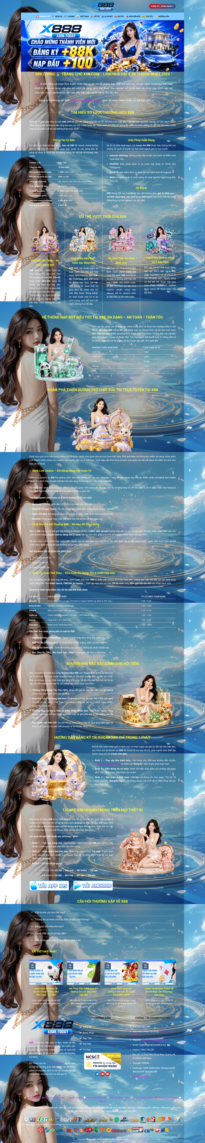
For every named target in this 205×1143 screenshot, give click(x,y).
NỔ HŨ (121, 16)
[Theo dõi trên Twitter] (97, 1074)
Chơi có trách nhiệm (144, 1097)
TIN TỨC (149, 16)
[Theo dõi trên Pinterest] (102, 1074)
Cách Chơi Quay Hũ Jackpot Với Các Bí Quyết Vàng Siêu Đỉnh (121, 991)
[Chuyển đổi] (32, 913)
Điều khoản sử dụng (119, 1097)
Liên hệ (102, 1101)
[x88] (102, 6)
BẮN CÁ (58, 16)
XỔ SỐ (97, 16)
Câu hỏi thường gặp (168, 1097)
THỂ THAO (84, 16)
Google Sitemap (140, 1076)
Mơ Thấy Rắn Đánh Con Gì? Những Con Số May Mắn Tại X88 (83, 991)
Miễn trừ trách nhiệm (54, 1097)
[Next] (176, 987)
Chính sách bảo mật (96, 1097)
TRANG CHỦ (44, 16)
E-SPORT (109, 16)
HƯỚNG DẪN (163, 16)
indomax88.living (55, 1063)
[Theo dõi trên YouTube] (107, 1074)
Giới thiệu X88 (34, 1097)
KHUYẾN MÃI (134, 16)
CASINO (71, 16)
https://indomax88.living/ (85, 100)
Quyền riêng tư (76, 1097)
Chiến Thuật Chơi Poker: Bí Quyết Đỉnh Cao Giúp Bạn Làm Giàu (159, 991)
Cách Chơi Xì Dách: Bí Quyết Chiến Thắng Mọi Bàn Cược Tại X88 (46, 991)
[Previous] (29, 987)
